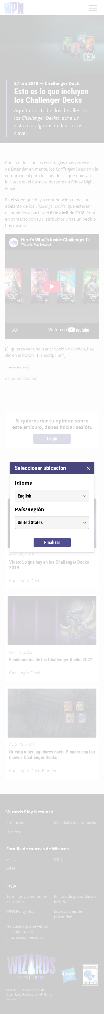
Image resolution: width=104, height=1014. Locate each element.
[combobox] (47, 496)
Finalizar (52, 542)
